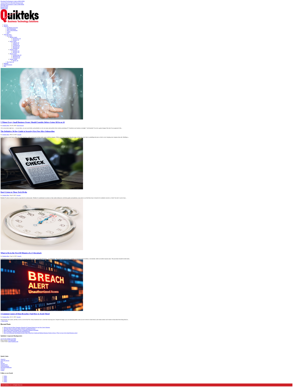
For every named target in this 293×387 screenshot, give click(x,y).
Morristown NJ (16, 56)
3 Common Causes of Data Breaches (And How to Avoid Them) (25, 314)
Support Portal (4, 3)
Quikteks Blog (5, 125)
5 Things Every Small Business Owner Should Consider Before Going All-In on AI (33, 122)
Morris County (13, 53)
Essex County (13, 41)
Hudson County (13, 49)
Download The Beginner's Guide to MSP (12, 4)
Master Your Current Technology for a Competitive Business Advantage (21, 330)
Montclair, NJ (16, 46)
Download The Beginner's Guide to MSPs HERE (13, 1)
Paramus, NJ (16, 40)
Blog (5, 66)
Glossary (3, 368)
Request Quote (19, 3)
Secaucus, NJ (16, 52)
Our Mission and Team (12, 27)
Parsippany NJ (16, 57)
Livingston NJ (16, 45)
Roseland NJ (16, 48)
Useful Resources (8, 64)
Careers (8, 31)
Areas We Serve (7, 34)
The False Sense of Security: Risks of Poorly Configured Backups (19, 328)
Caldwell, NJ (16, 42)
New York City (10, 62)
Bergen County (13, 37)
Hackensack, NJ (17, 38)
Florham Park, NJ (17, 55)
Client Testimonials (11, 29)
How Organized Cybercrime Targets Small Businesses (17, 331)
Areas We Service (5, 360)
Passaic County (13, 59)
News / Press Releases (12, 30)
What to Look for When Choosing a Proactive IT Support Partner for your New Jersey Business (27, 327)
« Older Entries (4, 321)
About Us (6, 26)
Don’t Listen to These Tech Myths (14, 192)
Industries (6, 63)
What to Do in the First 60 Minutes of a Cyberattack (21, 253)
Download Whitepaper (6, 367)
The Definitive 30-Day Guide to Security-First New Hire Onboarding (28, 131)
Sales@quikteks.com (13, 341)
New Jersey (9, 36)
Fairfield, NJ (16, 44)
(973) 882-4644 (4, 5)
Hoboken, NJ (16, 51)
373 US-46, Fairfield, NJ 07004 (8, 338)
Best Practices (20, 125)
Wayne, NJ (15, 60)
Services (6, 25)
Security (19, 134)
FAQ (8, 33)
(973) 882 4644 (12, 3)
